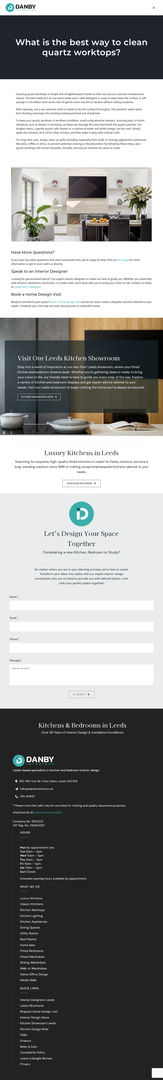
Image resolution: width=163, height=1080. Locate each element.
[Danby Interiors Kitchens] (21, 3)
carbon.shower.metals (47, 812)
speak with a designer (27, 287)
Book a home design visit (65, 302)
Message (16, 660)
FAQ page (123, 260)
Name (14, 597)
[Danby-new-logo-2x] (33, 756)
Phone (14, 639)
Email (14, 618)
